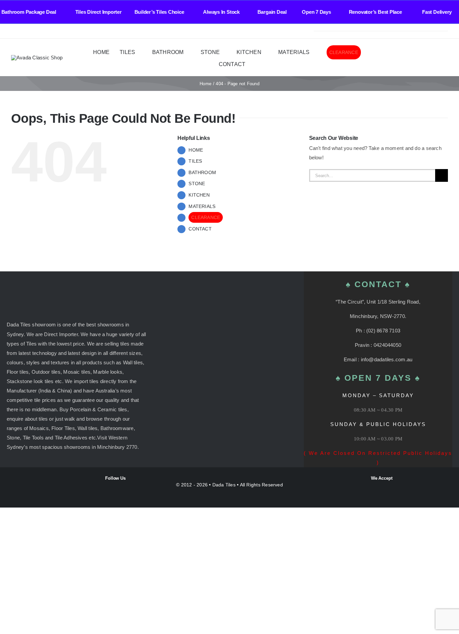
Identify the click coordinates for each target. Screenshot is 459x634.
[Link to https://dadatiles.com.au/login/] (409, 58)
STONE (197, 183)
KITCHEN (199, 195)
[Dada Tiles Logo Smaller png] (36, 57)
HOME (196, 150)
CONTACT (200, 228)
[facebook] (13, 31)
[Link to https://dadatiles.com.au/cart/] (436, 58)
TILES (195, 161)
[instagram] (24, 31)
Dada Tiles (224, 484)
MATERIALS (202, 206)
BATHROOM (202, 172)
